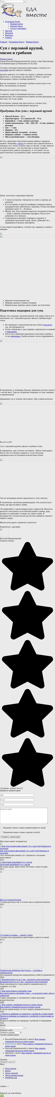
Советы (8, 37)
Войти (8, 1071)
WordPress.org (11, 1078)
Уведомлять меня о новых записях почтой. (21, 832)
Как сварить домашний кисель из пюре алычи (20, 1007)
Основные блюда (12, 21)
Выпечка (9, 35)
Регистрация (10, 1068)
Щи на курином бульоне (10, 900)
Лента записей (11, 1073)
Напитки (9, 33)
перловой (4, 70)
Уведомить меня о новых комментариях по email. (24, 828)
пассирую (47, 325)
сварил (21, 143)
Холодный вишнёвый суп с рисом (15, 864)
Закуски (8, 31)
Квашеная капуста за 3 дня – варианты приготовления (24, 982)
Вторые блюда (16, 26)
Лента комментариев (14, 1075)
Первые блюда (16, 24)
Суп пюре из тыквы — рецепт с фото (16, 935)
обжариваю (12, 332)
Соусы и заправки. (18, 28)
